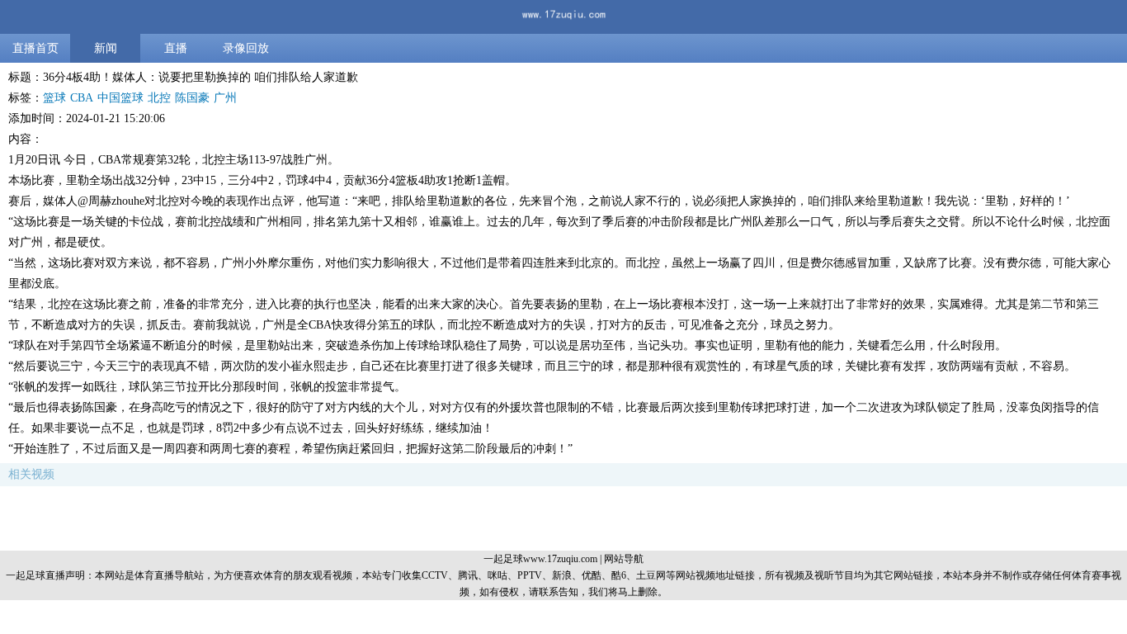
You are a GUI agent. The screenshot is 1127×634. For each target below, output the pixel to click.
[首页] (563, 17)
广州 (225, 98)
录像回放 (246, 48)
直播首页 (35, 48)
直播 (175, 48)
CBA (81, 98)
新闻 (105, 48)
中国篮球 (120, 98)
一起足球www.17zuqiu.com (540, 559)
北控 (159, 98)
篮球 (54, 98)
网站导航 (624, 559)
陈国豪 (192, 98)
